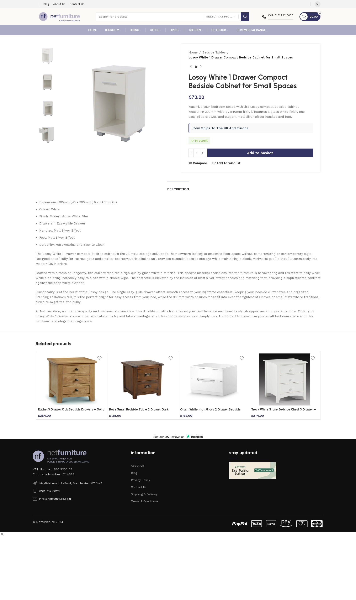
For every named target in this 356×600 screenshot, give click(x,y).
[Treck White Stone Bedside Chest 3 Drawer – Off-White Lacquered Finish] (284, 379)
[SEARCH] (245, 16)
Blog (134, 473)
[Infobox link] (277, 17)
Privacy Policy (140, 480)
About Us (137, 465)
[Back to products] (195, 66)
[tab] (178, 187)
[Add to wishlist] (99, 358)
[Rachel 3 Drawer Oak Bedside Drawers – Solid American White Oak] (71, 379)
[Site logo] (59, 16)
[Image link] (61, 456)
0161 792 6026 (49, 491)
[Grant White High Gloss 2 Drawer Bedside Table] (213, 379)
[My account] (318, 4)
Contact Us (139, 487)
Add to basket (260, 153)
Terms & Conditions (144, 501)
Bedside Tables (213, 52)
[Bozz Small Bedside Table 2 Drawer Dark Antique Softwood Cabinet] (142, 379)
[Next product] (200, 66)
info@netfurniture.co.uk (55, 498)
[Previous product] (190, 66)
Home (193, 52)
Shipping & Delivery (144, 494)
